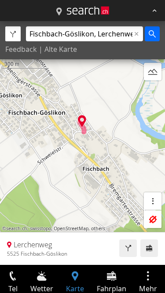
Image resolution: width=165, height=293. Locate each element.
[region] (82, 143)
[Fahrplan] (149, 248)
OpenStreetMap (71, 228)
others (98, 228)
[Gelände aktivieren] (152, 71)
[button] (82, 121)
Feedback (21, 49)
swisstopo (40, 228)
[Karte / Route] (59, 11)
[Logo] (88, 10)
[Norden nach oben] (152, 92)
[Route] (128, 248)
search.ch (16, 228)
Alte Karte (60, 49)
